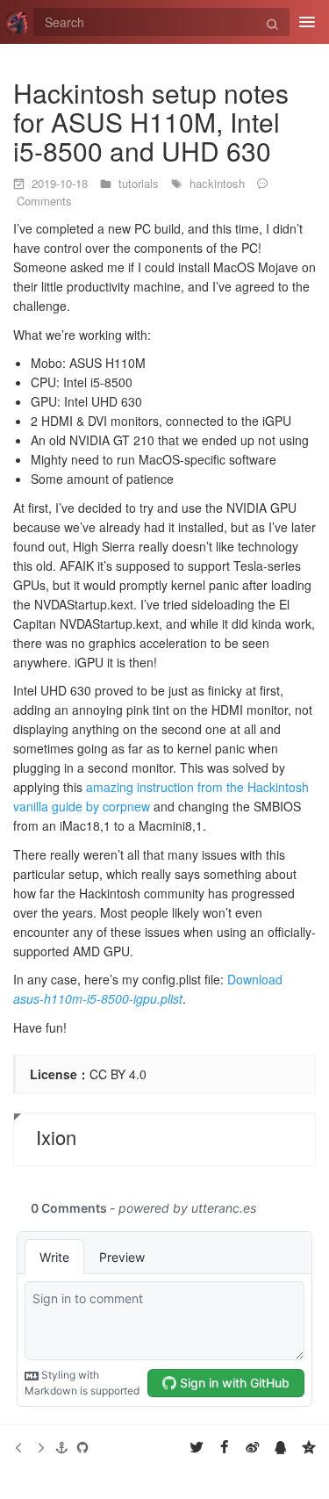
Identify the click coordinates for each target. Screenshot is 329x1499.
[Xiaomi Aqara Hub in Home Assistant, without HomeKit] (40, 1447)
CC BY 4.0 (118, 1074)
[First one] (19, 1447)
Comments (44, 200)
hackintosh (219, 183)
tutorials (140, 183)
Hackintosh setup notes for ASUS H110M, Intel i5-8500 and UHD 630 (151, 121)
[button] (61, 1447)
